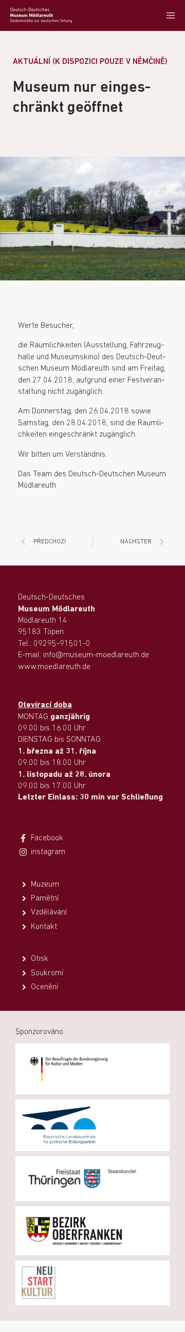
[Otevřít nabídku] (170, 15)
